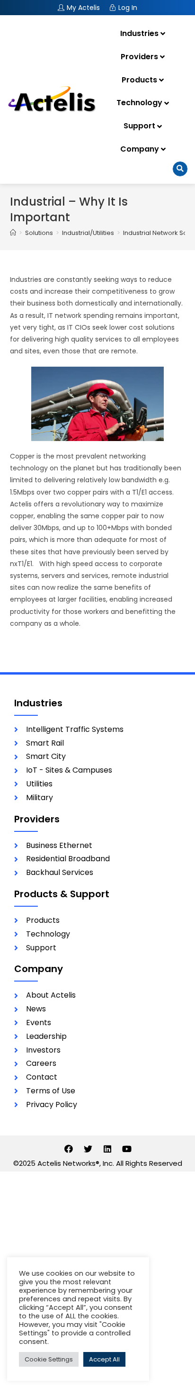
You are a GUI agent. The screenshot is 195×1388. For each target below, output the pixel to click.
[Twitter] (88, 1148)
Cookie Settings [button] (49, 1359)
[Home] (13, 232)
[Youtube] (126, 1148)
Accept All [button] (104, 1359)
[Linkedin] (107, 1148)
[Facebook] (68, 1148)
